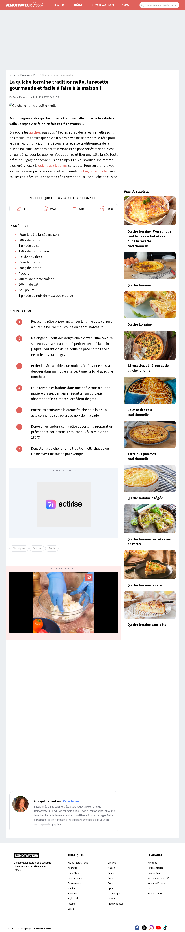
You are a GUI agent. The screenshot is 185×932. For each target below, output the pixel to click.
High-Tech (73, 898)
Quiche (37, 548)
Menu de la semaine (103, 5)
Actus (125, 5)
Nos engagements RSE (159, 878)
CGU (150, 888)
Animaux (72, 867)
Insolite (72, 903)
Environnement (76, 883)
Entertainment (75, 878)
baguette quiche (95, 171)
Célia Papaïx (20, 97)
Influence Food (155, 893)
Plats (35, 75)
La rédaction (154, 873)
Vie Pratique (114, 893)
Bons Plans (73, 873)
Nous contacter (155, 867)
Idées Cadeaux (115, 903)
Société (112, 883)
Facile (52, 548)
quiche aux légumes (52, 165)
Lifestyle (112, 862)
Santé (111, 873)
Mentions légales (156, 883)
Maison (111, 867)
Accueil (13, 75)
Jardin (71, 909)
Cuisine (72, 888)
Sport (111, 888)
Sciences (112, 878)
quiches (34, 132)
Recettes (59, 5)
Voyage (112, 898)
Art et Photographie (78, 862)
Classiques (19, 548)
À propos (152, 862)
